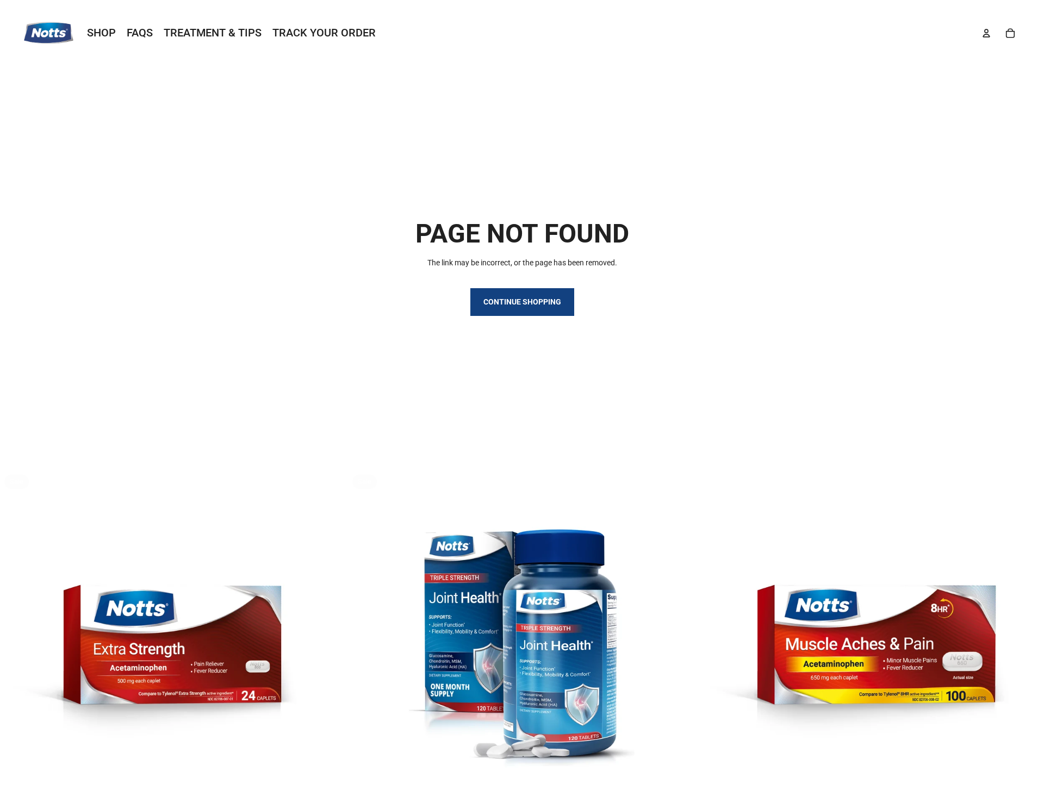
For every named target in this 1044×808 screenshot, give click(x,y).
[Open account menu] (986, 33)
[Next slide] (331, 644)
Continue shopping (522, 301)
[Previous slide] (16, 644)
